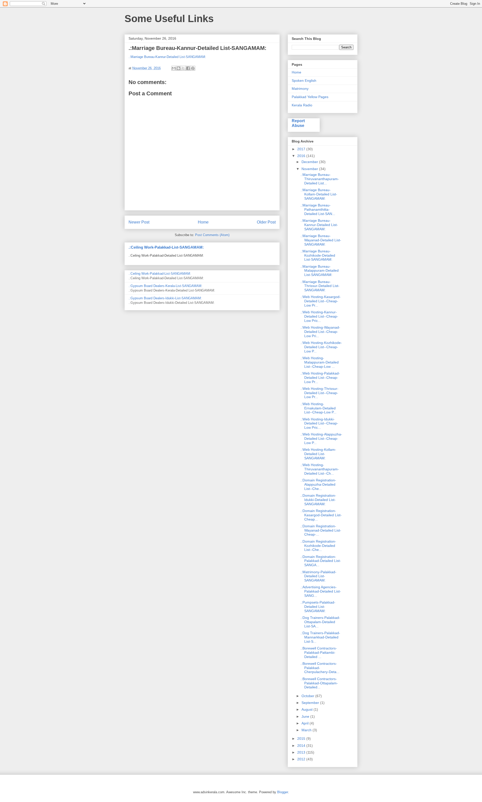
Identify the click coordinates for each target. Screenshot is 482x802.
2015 (301, 739)
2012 (301, 759)
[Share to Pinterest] (192, 68)
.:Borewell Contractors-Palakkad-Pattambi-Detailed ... (318, 652)
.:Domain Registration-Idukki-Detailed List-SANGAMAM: (318, 499)
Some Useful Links (169, 18)
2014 (301, 746)
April (306, 723)
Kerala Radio (302, 105)
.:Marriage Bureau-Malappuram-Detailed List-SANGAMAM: (319, 270)
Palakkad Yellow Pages (310, 97)
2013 (301, 752)
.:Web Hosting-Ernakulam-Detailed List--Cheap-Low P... (318, 408)
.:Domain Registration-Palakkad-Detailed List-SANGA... (320, 561)
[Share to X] (183, 68)
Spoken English (304, 81)
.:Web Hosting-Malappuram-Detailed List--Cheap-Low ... (319, 362)
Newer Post (139, 222)
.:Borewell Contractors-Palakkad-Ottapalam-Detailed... (319, 683)
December (310, 162)
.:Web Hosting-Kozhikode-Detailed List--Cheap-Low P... (321, 347)
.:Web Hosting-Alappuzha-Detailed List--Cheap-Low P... (321, 438)
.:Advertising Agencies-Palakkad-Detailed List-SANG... (320, 591)
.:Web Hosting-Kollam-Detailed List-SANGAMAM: (318, 454)
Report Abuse (298, 123)
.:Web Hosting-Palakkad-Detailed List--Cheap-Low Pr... (320, 377)
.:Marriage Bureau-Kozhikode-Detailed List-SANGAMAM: (317, 255)
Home (203, 222)
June (306, 716)
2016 (301, 156)
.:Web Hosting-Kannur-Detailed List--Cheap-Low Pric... (319, 316)
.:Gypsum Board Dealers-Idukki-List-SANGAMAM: (165, 298)
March (307, 730)
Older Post (266, 222)
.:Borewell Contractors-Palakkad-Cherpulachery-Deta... (319, 668)
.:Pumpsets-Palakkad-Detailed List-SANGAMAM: (317, 606)
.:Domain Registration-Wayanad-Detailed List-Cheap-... (320, 530)
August (308, 709)
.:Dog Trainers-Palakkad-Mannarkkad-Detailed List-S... (320, 637)
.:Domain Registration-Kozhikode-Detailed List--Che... (318, 545)
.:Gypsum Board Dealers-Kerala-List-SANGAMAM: (165, 286)
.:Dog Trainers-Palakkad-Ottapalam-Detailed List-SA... (320, 622)
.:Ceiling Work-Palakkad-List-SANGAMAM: (166, 247)
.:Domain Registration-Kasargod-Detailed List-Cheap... (321, 515)
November (310, 169)
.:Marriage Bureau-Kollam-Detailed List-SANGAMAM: (318, 194)
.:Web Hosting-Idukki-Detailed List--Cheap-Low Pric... (319, 423)
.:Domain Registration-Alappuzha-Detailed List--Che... (318, 484)
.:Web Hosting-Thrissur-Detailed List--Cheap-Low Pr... (319, 393)
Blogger (282, 792)
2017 (301, 149)
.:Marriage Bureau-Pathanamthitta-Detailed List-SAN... (317, 209)
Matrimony (300, 89)
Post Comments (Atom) (212, 235)
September (311, 703)
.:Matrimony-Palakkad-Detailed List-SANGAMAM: (318, 576)
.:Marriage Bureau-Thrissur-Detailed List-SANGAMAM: (319, 286)
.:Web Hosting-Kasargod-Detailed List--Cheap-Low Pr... (320, 301)
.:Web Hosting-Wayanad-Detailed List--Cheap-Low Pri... (320, 331)
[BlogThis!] (178, 68)
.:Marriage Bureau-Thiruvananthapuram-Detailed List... (319, 179)
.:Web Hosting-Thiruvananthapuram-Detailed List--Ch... (319, 469)
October (308, 696)
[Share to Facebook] (188, 68)
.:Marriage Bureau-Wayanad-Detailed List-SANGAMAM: (320, 240)
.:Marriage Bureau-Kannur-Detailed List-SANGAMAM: (167, 57)
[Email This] (173, 68)
